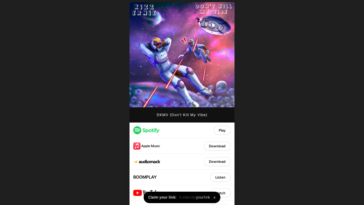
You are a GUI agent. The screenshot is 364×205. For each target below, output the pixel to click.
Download (217, 146)
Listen (220, 177)
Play (222, 130)
